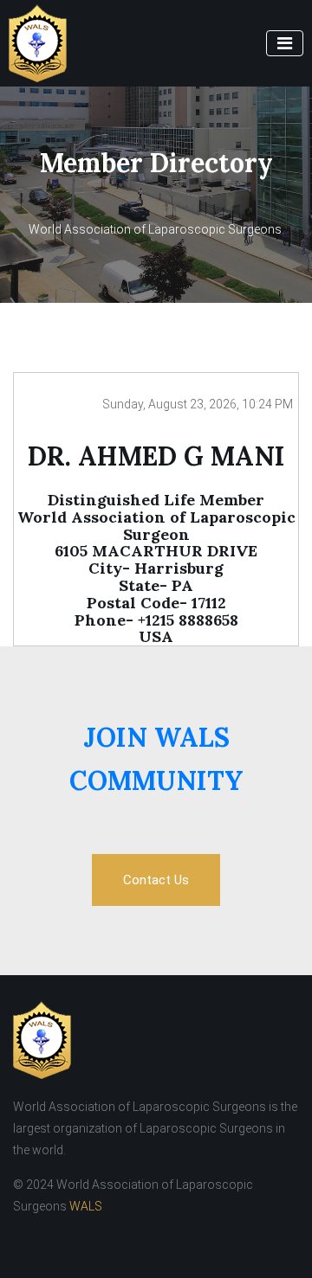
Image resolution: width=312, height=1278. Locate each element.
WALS (85, 1206)
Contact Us (156, 880)
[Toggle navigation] (284, 43)
